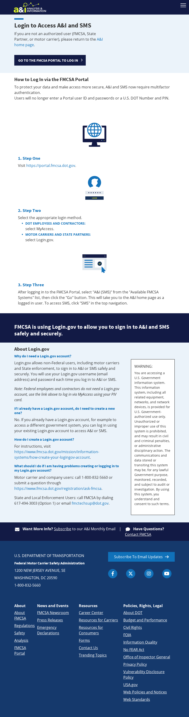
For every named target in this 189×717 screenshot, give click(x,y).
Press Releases (50, 620)
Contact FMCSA (138, 534)
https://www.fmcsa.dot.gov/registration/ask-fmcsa (57, 488)
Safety (19, 633)
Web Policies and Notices (145, 692)
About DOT (132, 612)
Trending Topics (93, 655)
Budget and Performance (145, 620)
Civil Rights (132, 627)
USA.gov (130, 684)
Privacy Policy (135, 664)
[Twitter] (130, 573)
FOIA (127, 634)
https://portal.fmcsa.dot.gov (50, 165)
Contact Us (88, 647)
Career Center (91, 612)
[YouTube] (166, 573)
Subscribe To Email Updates (138, 556)
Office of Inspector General (146, 657)
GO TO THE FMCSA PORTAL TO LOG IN (48, 60)
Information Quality (140, 642)
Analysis (21, 640)
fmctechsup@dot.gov (90, 503)
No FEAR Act (133, 649)
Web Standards (136, 699)
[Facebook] (112, 573)
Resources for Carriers (98, 620)
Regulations (24, 625)
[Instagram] (149, 573)
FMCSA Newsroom (53, 612)
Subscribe (62, 528)
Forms (84, 640)
